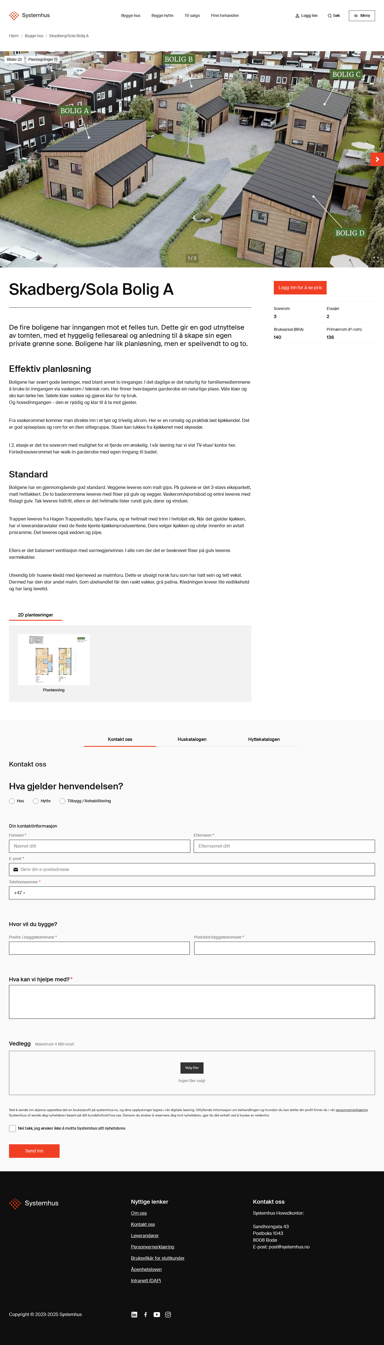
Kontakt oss (143, 1224)
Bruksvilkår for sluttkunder (158, 1258)
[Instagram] (168, 1314)
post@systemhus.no (289, 1247)
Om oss (139, 1213)
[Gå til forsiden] (29, 16)
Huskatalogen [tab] (192, 739)
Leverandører (145, 1236)
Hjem (14, 35)
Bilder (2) (14, 59)
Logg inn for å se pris (300, 288)
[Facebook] (145, 1314)
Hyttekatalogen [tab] (264, 739)
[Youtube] (156, 1314)
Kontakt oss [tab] (120, 739)
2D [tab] (35, 615)
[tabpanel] (130, 663)
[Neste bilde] (377, 159)
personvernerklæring (352, 1110)
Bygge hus (34, 36)
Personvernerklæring (152, 1247)
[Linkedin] (134, 1314)
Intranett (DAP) (146, 1281)
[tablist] (38, 615)
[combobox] (336, 16)
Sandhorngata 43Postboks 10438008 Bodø (271, 1233)
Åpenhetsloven (146, 1269)
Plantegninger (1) (42, 59)
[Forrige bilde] (6, 159)
